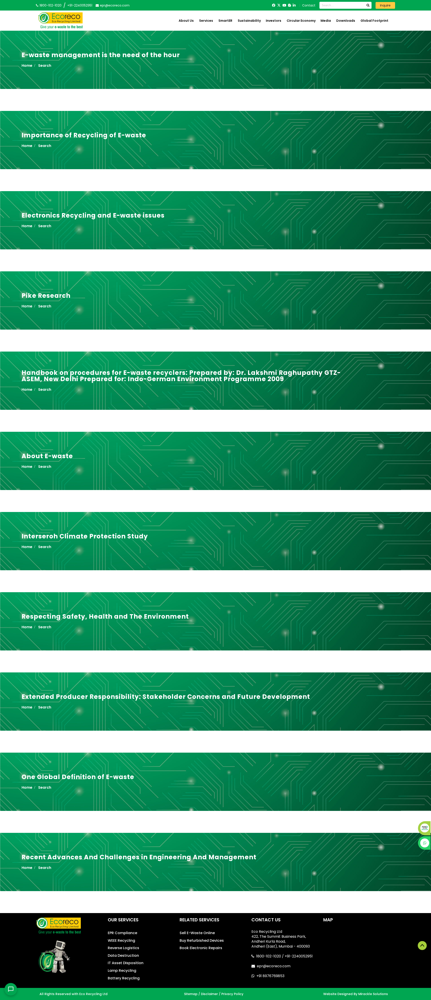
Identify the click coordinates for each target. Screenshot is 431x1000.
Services (206, 20)
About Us (186, 20)
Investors (273, 20)
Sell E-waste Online (197, 932)
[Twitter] (279, 5)
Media (326, 20)
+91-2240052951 (79, 5)
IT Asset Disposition (125, 962)
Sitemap (191, 994)
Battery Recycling (124, 978)
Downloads (345, 20)
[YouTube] (284, 5)
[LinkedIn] (294, 5)
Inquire (385, 5)
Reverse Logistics (123, 947)
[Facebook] (273, 5)
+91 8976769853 (270, 975)
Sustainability (249, 20)
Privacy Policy (232, 994)
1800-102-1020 (269, 956)
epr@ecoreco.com (273, 966)
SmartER (225, 20)
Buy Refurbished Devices (202, 940)
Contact (308, 5)
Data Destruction (123, 955)
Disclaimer (209, 994)
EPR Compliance (122, 932)
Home (27, 65)
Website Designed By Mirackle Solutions (355, 994)
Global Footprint (374, 20)
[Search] (368, 5)
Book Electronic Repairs (201, 947)
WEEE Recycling (121, 940)
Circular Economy (301, 20)
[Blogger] (289, 5)
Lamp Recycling (122, 970)
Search (44, 65)
